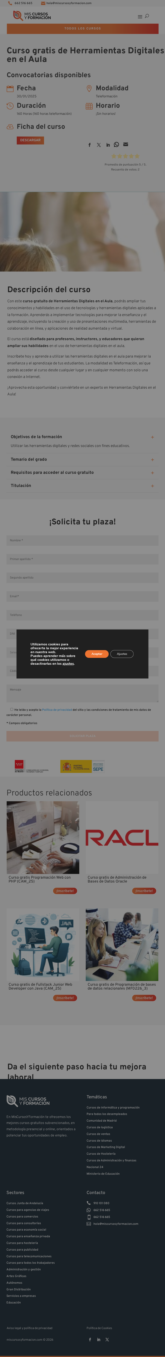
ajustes (68, 664)
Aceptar (97, 654)
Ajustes (122, 654)
